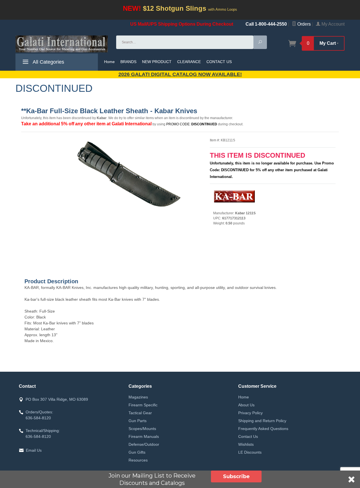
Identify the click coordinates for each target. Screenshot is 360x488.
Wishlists (246, 444)
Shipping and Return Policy (262, 420)
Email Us (34, 450)
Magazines (138, 397)
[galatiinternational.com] (62, 43)
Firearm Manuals (144, 436)
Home (109, 61)
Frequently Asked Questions (263, 428)
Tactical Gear (140, 413)
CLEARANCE (189, 61)
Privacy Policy (250, 413)
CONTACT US (219, 61)
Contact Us (248, 436)
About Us (246, 405)
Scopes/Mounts (142, 428)
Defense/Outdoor (144, 444)
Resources (138, 460)
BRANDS (128, 61)
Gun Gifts (137, 452)
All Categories (48, 62)
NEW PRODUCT (157, 61)
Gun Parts (138, 420)
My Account (332, 24)
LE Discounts (250, 452)
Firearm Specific (143, 405)
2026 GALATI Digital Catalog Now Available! (180, 74)
